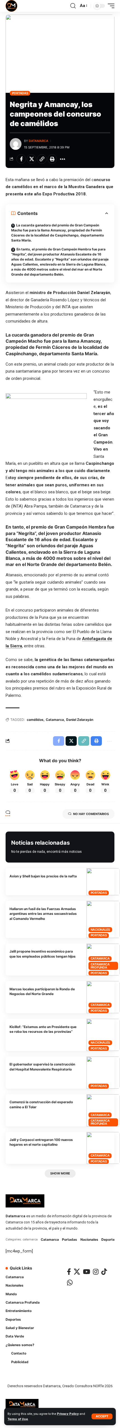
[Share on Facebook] (21, 159)
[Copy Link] (42, 159)
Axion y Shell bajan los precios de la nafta (43, 876)
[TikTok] (104, 1271)
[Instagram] (96, 1271)
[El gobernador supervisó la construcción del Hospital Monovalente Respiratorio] (103, 1073)
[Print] (52, 159)
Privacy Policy (68, 1414)
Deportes (109, 1239)
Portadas (20, 93)
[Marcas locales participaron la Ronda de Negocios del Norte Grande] (103, 997)
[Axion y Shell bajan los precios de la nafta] (103, 881)
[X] (76, 1271)
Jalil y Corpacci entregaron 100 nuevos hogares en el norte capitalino (41, 1142)
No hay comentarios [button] (91, 814)
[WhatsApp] (70, 1282)
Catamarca (55, 719)
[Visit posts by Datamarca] (15, 144)
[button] (102, 1416)
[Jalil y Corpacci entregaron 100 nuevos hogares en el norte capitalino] (103, 1148)
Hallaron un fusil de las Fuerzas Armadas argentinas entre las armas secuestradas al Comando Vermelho (43, 914)
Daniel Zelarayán (79, 719)
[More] (62, 159)
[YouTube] (86, 1271)
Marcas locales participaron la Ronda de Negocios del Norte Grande (42, 991)
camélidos (35, 719)
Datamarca (38, 141)
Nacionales (100, 930)
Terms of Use (18, 1419)
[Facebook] (69, 1271)
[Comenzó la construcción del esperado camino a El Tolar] (103, 1110)
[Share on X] (31, 159)
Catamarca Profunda (100, 965)
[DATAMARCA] (11, 6)
